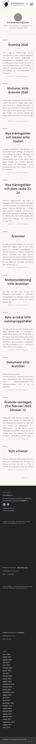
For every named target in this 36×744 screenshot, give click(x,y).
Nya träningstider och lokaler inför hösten (18, 137)
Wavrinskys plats (22, 568)
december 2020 (8, 703)
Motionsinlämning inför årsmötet (18, 282)
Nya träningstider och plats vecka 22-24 (18, 189)
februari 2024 (7, 676)
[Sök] (26, 4)
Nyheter (5, 40)
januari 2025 (7, 670)
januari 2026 (7, 657)
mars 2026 (6, 654)
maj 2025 (6, 662)
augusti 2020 (7, 708)
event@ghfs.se (23, 501)
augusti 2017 (7, 725)
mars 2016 (6, 727)
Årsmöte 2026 (18, 45)
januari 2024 (7, 679)
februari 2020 (7, 711)
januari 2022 (7, 689)
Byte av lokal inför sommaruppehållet (18, 319)
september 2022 (8, 684)
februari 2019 (7, 717)
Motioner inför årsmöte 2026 (18, 90)
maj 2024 (6, 673)
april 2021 (6, 698)
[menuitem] (26, 4)
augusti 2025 (7, 660)
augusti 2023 (7, 681)
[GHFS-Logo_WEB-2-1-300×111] (15, 4)
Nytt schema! (18, 451)
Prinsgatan (20, 632)
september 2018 (8, 722)
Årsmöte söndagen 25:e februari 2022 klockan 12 (18, 406)
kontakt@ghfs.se (8, 495)
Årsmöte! (18, 236)
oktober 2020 (7, 706)
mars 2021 (6, 700)
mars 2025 (6, 665)
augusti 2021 (7, 695)
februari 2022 (7, 687)
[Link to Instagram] (31, 741)
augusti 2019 (7, 714)
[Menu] (30, 4)
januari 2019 (7, 719)
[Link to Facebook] (28, 741)
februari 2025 (7, 668)
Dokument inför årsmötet (18, 364)
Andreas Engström (23, 76)
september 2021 (8, 692)
